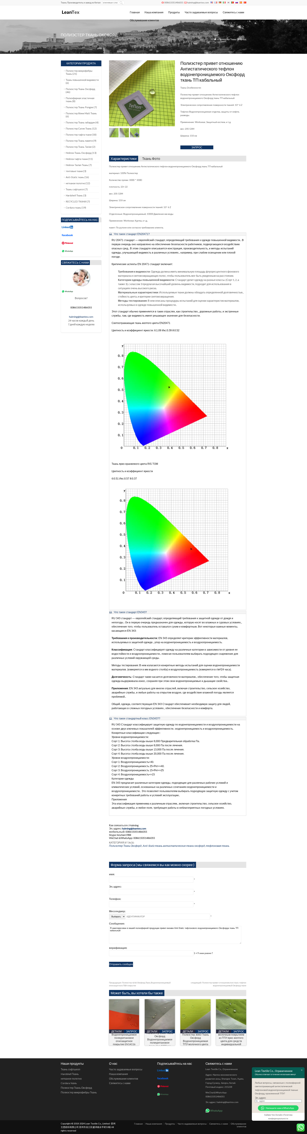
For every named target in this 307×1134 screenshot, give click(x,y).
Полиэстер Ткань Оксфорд (232, 39)
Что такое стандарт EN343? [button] (130, 612)
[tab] (177, 234)
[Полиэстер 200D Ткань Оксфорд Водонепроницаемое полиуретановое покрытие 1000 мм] (160, 1028)
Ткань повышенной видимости (82, 79)
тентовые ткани (74, 171)
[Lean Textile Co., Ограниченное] (70, 15)
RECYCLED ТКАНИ (76, 201)
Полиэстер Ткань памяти (79, 140)
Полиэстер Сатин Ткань (79, 128)
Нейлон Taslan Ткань (77, 165)
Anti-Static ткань (152, 845)
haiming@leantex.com (198, 2)
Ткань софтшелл (75, 189)
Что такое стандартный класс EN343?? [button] (136, 718)
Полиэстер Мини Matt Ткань (81, 113)
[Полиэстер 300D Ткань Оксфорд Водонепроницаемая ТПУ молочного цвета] (195, 1028)
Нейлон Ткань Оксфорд (78, 152)
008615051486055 (173, 2)
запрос (196, 147)
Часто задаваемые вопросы (201, 12)
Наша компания (154, 12)
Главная (135, 12)
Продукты (174, 12)
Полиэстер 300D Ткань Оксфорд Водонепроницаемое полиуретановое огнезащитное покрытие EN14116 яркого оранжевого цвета (124, 1039)
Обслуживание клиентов (144, 20)
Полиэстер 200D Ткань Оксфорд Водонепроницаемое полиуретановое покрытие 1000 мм (159, 1039)
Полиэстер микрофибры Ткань (79, 1092)
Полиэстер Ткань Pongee (79, 107)
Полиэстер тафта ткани (78, 134)
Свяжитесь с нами (233, 12)
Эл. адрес (260, 1097)
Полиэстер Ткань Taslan (79, 146)
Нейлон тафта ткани (77, 158)
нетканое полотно (75, 183)
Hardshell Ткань (74, 195)
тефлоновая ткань (217, 845)
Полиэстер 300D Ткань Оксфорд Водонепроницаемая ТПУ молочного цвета (195, 1039)
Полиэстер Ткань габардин (80, 122)
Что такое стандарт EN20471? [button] (131, 234)
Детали (116, 1031)
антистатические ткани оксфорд (184, 845)
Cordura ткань (73, 207)
